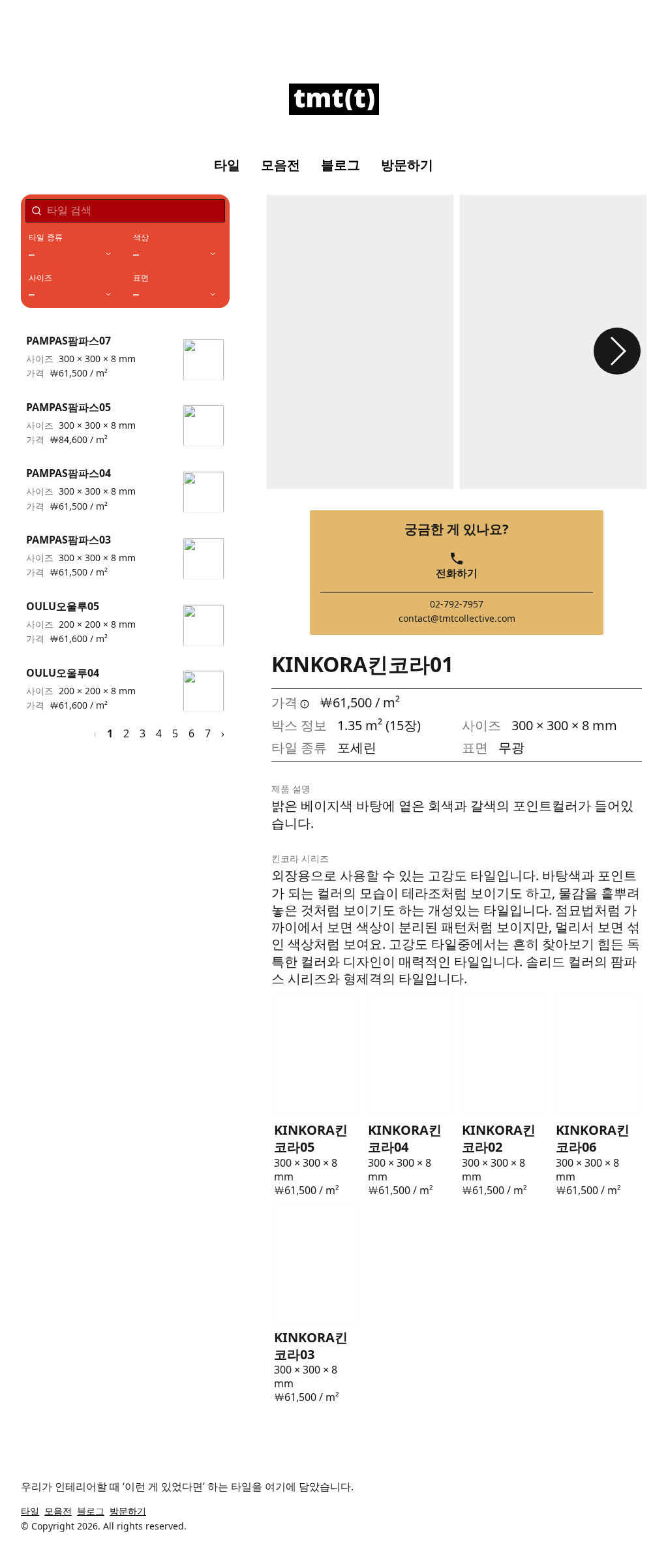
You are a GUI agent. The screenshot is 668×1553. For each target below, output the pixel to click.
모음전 (280, 165)
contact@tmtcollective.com (457, 618)
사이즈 (41, 278)
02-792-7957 (456, 604)
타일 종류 (46, 237)
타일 (227, 165)
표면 (141, 278)
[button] (617, 351)
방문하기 (407, 165)
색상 (141, 237)
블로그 (340, 165)
